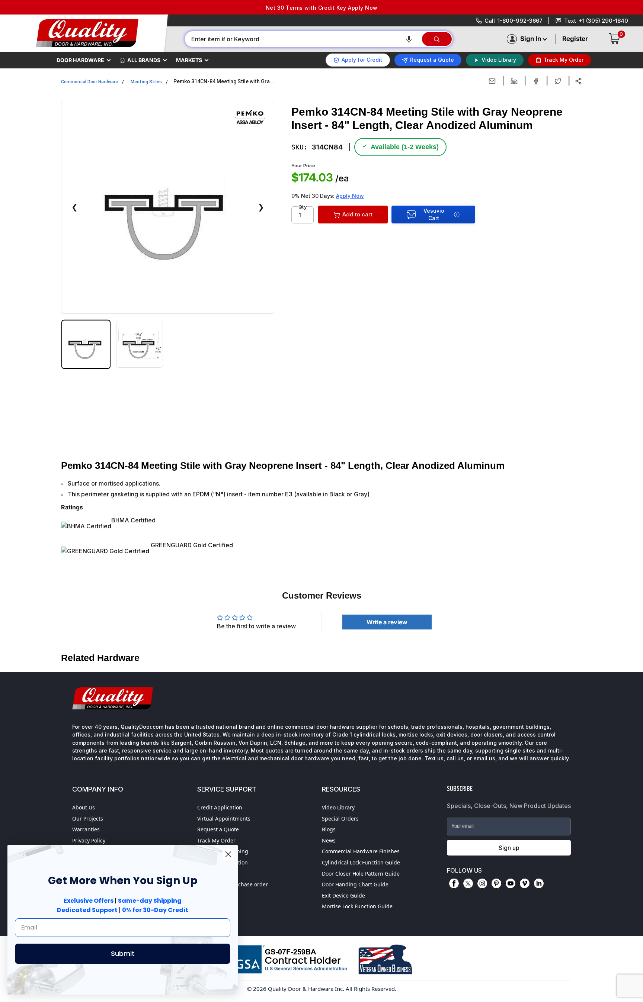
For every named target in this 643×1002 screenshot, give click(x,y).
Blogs (329, 829)
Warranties (86, 829)
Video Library (338, 807)
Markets (189, 60)
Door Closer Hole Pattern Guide (361, 873)
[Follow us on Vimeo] (524, 883)
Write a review (387, 622)
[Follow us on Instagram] (482, 883)
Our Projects (87, 818)
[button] (409, 39)
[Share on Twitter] (558, 81)
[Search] (437, 39)
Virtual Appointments (223, 818)
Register (575, 38)
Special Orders (340, 818)
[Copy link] (578, 81)
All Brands (143, 60)
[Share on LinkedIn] (514, 81)
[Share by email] (492, 81)
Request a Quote (218, 829)
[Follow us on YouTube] (510, 883)
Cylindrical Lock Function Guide (361, 862)
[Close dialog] (228, 854)
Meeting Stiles (146, 81)
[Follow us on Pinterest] (496, 883)
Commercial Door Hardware (89, 81)
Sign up (509, 847)
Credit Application (219, 807)
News (329, 840)
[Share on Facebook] (536, 81)
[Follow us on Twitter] (468, 883)
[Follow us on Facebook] (454, 883)
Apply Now (350, 196)
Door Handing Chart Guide (355, 884)
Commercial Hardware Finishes (361, 851)
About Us (83, 807)
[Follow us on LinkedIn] (539, 883)
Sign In (530, 38)
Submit (123, 953)
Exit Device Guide (343, 895)
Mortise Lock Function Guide (357, 906)
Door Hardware (80, 60)
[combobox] (303, 39)
